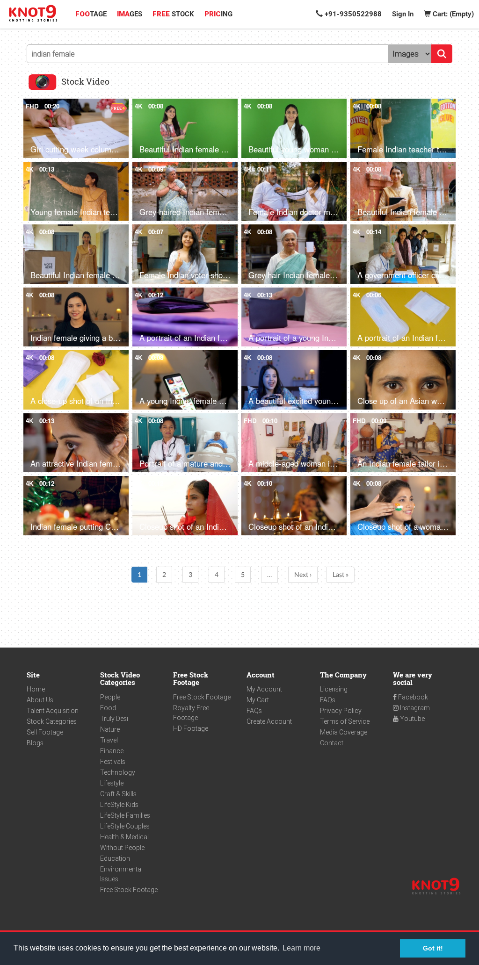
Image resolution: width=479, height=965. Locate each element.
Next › (303, 574)
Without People (122, 847)
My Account (264, 689)
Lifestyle (111, 783)
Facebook (412, 697)
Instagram (414, 708)
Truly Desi (114, 718)
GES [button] (129, 14)
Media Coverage (343, 732)
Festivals (112, 761)
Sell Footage (45, 732)
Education (115, 858)
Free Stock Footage (129, 889)
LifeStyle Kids (119, 804)
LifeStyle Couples (125, 826)
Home (36, 689)
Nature (110, 729)
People (110, 697)
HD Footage (190, 728)
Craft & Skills (118, 794)
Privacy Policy (341, 710)
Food (108, 708)
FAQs (254, 710)
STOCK (173, 14)
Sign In (403, 14)
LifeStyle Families (125, 815)
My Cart (258, 700)
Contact (331, 743)
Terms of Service (345, 721)
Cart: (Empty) (452, 14)
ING (218, 14)
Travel (109, 740)
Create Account (269, 721)
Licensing (334, 689)
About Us (40, 700)
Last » (340, 574)
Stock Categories (52, 721)
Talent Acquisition (53, 710)
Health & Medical (124, 837)
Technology (117, 772)
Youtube (412, 718)
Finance (111, 751)
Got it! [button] (433, 948)
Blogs (35, 743)
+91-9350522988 (352, 14)
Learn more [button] (301, 948)
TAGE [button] (91, 14)
